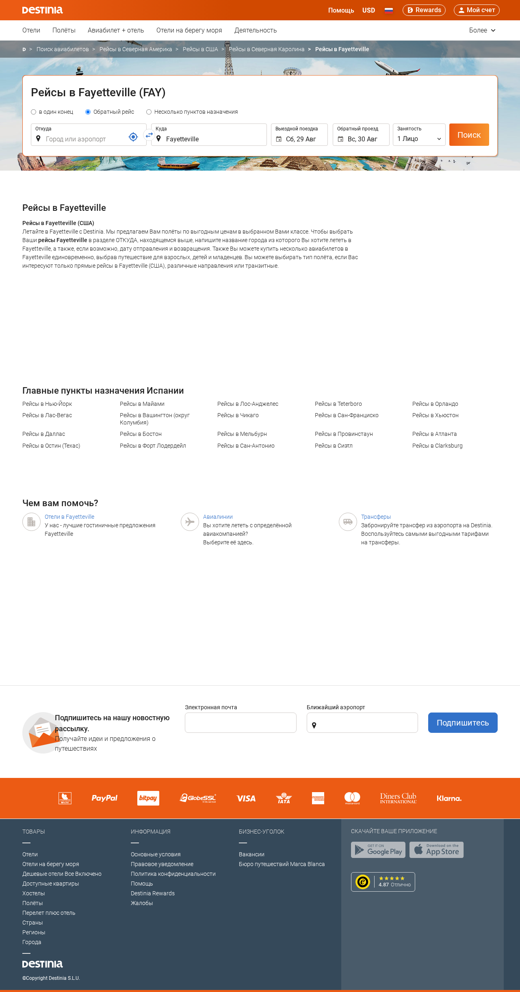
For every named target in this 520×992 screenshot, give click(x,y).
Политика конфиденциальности (173, 874)
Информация (151, 831)
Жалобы (142, 903)
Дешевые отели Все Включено (62, 874)
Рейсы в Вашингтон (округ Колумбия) (155, 419)
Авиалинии (218, 516)
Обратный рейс (113, 111)
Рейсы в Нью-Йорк (47, 404)
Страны (32, 922)
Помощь (142, 883)
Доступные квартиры (50, 883)
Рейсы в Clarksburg (437, 445)
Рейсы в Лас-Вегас (47, 415)
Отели (31, 30)
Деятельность (255, 30)
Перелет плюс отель (49, 913)
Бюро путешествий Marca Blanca (282, 864)
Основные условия (156, 854)
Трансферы (376, 516)
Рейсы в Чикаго (238, 415)
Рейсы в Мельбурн (242, 434)
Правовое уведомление (162, 864)
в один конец (56, 111)
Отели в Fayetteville (69, 516)
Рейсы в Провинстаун (344, 434)
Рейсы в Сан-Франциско (347, 415)
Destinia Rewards (153, 893)
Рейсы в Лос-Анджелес (247, 404)
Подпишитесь (463, 723)
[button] (368, 10)
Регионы (34, 932)
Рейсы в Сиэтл (334, 445)
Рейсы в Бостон (141, 434)
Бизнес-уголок (261, 831)
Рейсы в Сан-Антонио (246, 445)
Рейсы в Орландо (435, 404)
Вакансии (251, 854)
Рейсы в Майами (142, 404)
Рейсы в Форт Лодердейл (153, 445)
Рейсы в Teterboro (338, 404)
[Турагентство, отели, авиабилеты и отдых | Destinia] (42, 10)
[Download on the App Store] (439, 852)
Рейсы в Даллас (43, 434)
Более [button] (479, 30)
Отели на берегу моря (189, 30)
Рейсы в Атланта (434, 434)
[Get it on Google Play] (380, 852)
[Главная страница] (24, 49)
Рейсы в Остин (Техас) (51, 445)
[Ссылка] (133, 137)
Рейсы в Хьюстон (435, 415)
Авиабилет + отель (116, 30)
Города (31, 942)
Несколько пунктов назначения (196, 111)
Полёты (64, 30)
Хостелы (33, 893)
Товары (33, 831)
